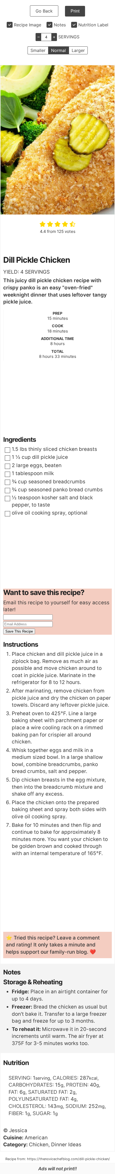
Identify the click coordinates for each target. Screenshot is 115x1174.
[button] (43, 224)
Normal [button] (58, 50)
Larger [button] (78, 50)
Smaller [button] (37, 50)
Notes (60, 24)
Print (75, 11)
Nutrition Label (93, 24)
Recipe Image (27, 24)
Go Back (44, 11)
